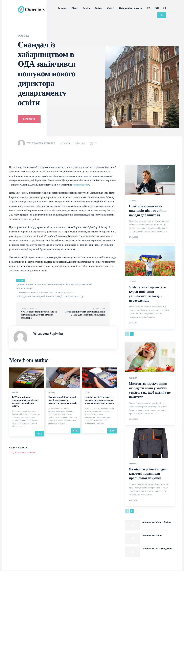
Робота (23, 35)
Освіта (51, 393)
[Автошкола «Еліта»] (132, 538)
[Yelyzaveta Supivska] (22, 143)
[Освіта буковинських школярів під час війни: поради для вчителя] (150, 180)
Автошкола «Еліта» (152, 535)
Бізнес (15, 393)
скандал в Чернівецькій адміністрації (39, 296)
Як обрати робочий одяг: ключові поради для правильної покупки (148, 473)
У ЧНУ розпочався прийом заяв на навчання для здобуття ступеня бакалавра (39, 314)
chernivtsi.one (81, 184)
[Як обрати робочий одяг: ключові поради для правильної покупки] (150, 443)
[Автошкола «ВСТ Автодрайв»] (132, 552)
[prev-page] (127, 334)
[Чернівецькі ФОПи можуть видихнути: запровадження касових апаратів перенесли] (99, 377)
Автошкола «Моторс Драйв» (156, 522)
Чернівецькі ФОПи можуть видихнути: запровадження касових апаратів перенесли (99, 400)
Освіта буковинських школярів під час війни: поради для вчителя (148, 210)
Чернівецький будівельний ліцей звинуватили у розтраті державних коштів (62, 400)
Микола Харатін (65, 292)
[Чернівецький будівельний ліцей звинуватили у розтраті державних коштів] (63, 377)
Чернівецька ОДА (74, 296)
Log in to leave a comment (23, 452)
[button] (164, 8)
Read (39, 434)
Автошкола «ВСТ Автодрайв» (157, 548)
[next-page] (132, 334)
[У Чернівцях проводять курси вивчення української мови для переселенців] (150, 261)
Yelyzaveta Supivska (41, 143)
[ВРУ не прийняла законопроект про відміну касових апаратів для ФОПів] (26, 377)
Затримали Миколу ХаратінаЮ (35, 292)
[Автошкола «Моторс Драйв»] (132, 525)
